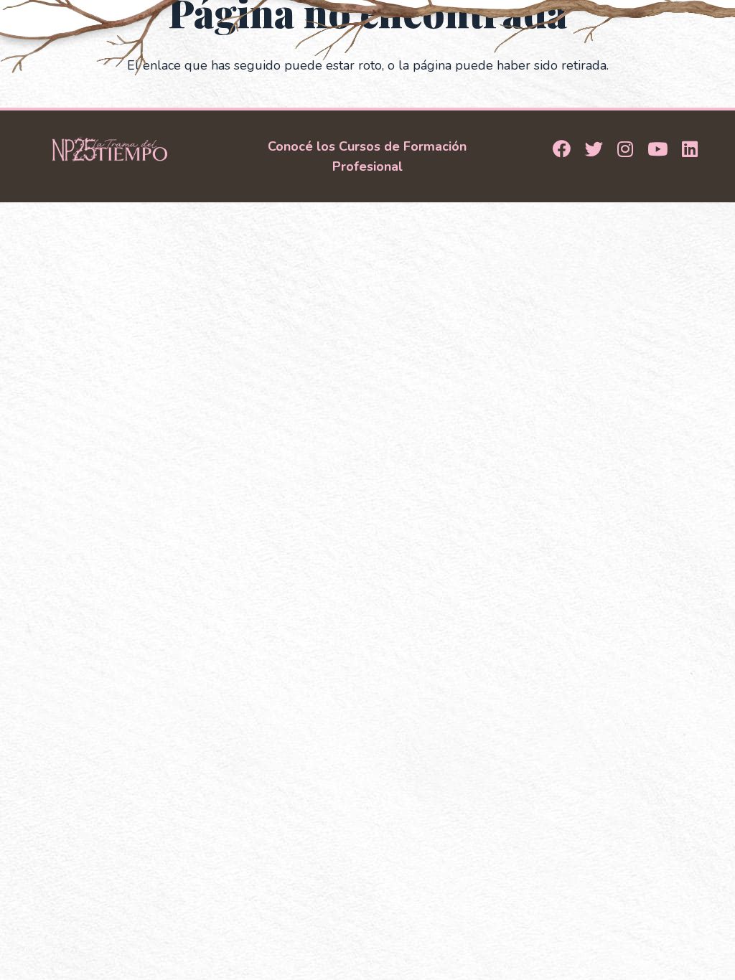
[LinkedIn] (690, 150)
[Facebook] (562, 150)
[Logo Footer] (109, 148)
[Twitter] (594, 150)
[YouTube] (657, 150)
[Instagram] (625, 150)
